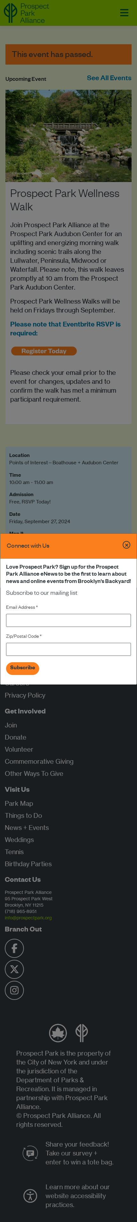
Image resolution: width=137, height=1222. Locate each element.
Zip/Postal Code (24, 637)
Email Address (22, 608)
